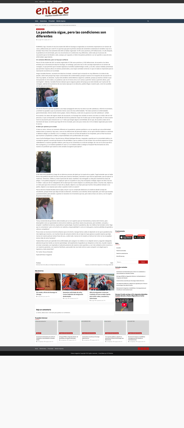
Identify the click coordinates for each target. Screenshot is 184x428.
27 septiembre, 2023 (99, 300)
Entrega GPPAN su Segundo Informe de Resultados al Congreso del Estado (130, 277)
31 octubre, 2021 (46, 39)
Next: (99, 264)
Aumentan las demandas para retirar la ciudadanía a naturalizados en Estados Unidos (130, 272)
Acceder (118, 247)
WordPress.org (120, 256)
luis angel (39, 39)
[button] (148, 21)
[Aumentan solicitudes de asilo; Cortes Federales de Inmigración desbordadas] (74, 281)
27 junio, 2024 (45, 296)
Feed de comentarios (122, 253)
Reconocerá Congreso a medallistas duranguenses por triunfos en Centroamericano (131, 288)
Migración (39, 333)
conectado (51, 312)
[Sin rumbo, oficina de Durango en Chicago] (48, 281)
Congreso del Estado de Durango (66, 333)
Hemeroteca (42, 1)
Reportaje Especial (40, 29)
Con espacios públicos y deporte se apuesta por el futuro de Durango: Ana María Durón (131, 284)
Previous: (50, 264)
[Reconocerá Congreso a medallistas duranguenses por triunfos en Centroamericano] (138, 327)
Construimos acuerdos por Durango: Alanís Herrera (130, 280)
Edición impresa (58, 1)
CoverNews (102, 353)
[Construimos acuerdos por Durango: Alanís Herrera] (92, 327)
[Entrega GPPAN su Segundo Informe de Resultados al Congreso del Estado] (69, 327)
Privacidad (49, 1)
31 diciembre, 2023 (72, 298)
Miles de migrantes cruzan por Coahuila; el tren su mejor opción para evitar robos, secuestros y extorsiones (100, 295)
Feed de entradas (121, 250)
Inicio (36, 1)
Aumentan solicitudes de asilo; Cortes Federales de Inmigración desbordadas (73, 294)
